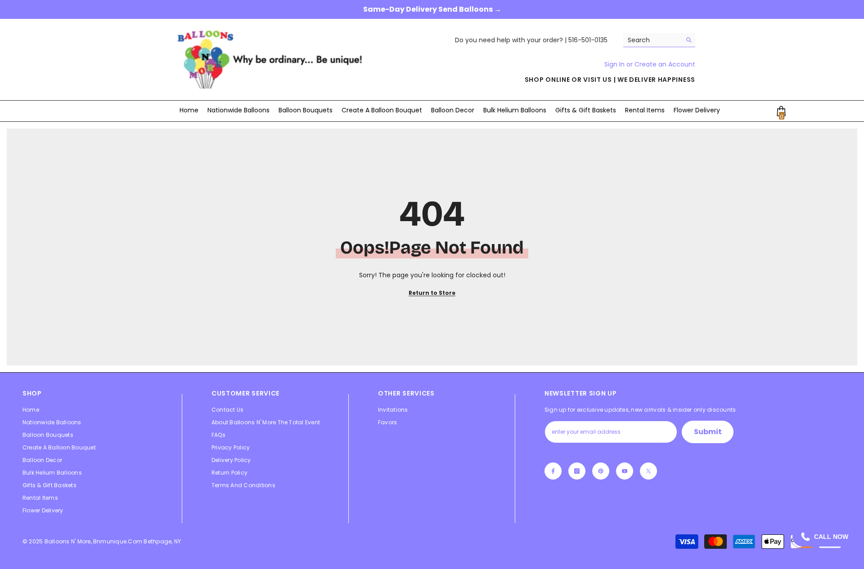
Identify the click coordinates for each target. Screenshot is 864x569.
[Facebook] (553, 471)
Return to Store (432, 293)
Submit (708, 432)
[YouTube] (624, 471)
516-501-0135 (588, 40)
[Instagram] (576, 471)
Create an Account (664, 64)
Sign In (615, 64)
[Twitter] (648, 471)
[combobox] (652, 40)
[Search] (659, 40)
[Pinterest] (600, 471)
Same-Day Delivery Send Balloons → (432, 9)
